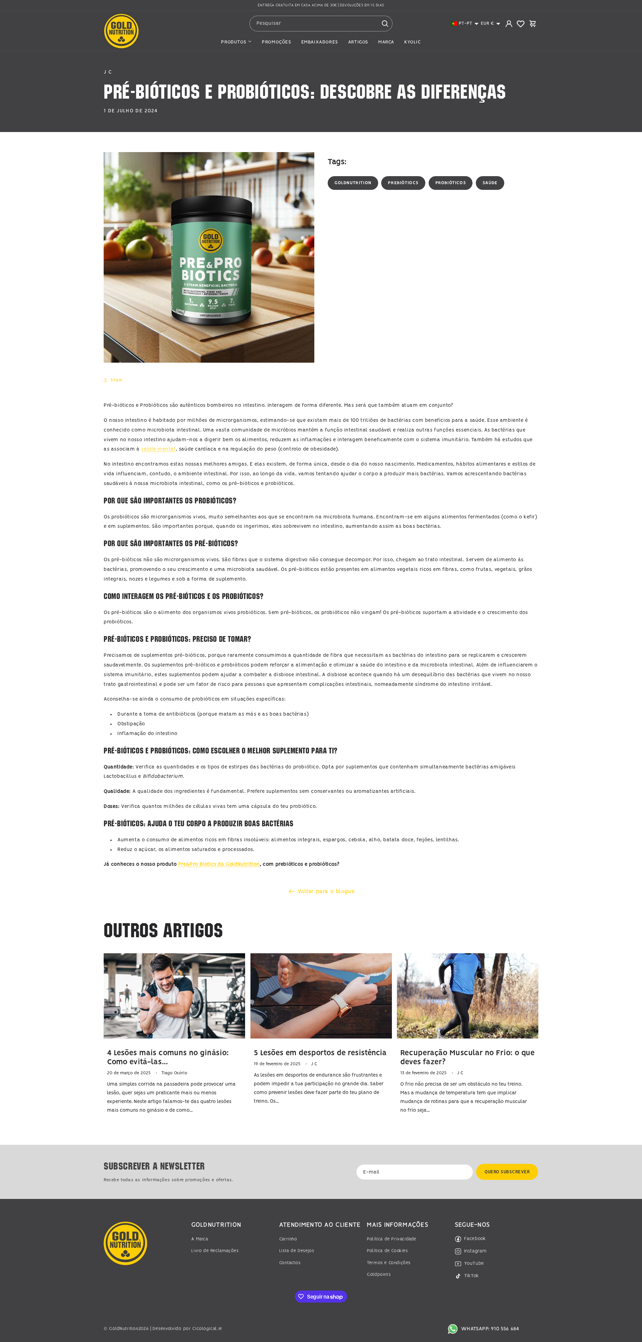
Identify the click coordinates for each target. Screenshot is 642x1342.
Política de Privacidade (391, 1239)
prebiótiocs (403, 183)
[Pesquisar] (385, 23)
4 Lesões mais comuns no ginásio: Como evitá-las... (168, 1058)
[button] (464, 23)
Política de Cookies (387, 1251)
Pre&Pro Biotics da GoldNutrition (219, 864)
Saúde (490, 183)
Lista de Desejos (296, 1251)
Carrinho (288, 1239)
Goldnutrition (352, 183)
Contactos (289, 1262)
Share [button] (116, 380)
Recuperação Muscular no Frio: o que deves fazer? (467, 1058)
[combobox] (321, 23)
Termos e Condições (389, 1262)
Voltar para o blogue (326, 891)
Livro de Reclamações (214, 1251)
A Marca (199, 1239)
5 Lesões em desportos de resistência (320, 1053)
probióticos (450, 183)
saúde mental (158, 449)
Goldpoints (379, 1274)
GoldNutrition (123, 1329)
